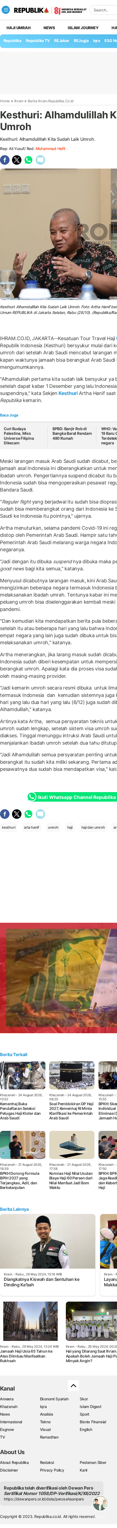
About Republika (14, 1462)
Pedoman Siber (93, 1462)
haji (70, 827)
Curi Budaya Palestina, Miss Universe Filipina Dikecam (19, 435)
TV (2, 1437)
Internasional (11, 1421)
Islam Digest (90, 1406)
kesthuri (8, 827)
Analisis (46, 1414)
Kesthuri (68, 393)
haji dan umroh (93, 827)
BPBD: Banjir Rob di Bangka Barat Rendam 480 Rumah (72, 433)
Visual (45, 1429)
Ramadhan (49, 1437)
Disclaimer (9, 1470)
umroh (53, 827)
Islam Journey (83, 27)
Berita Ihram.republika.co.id (50, 101)
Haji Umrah (19, 27)
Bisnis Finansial (93, 1421)
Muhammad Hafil (50, 148)
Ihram (18, 101)
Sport (84, 1414)
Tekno (45, 1421)
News (49, 27)
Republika (12, 40)
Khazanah (8, 1406)
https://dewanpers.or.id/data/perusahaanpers (44, 1499)
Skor (84, 1399)
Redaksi (47, 1462)
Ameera (7, 1399)
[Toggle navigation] (5, 9)
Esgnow (7, 1429)
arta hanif (31, 827)
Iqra (43, 1406)
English (86, 1429)
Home (5, 101)
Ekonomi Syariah (54, 1399)
